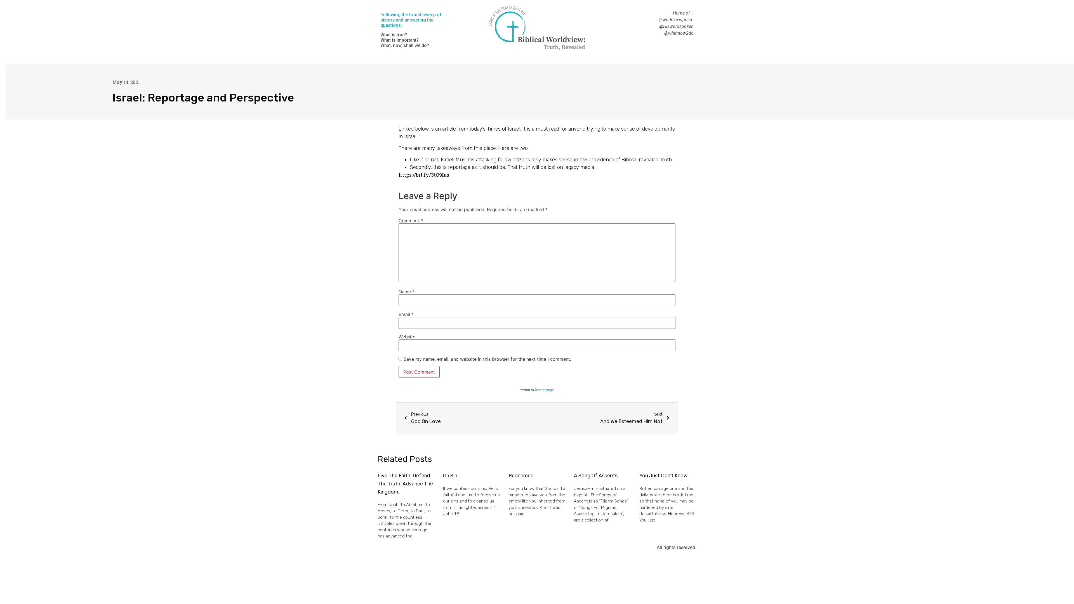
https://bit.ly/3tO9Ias (424, 174)
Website (407, 336)
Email (406, 314)
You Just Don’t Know (663, 476)
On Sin (450, 476)
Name (406, 291)
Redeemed (521, 476)
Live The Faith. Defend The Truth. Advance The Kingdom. (405, 484)
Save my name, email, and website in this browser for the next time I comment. (487, 359)
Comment (411, 220)
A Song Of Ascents (596, 476)
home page (544, 389)
